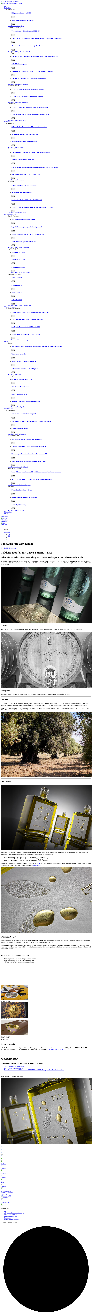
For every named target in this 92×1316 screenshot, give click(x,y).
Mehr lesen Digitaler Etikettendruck (19, 305)
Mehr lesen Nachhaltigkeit (17, 434)
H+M (38, 863)
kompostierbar (37, 865)
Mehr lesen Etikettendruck (17, 213)
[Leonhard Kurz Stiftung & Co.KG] (11, 3)
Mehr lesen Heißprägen (16, 26)
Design (6, 341)
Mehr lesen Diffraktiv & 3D (17, 120)
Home (6, 6)
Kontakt (6, 513)
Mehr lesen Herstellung (16, 510)
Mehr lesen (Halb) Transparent (18, 102)
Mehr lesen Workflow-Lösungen (18, 340)
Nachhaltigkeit (8, 408)
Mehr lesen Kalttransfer (16, 147)
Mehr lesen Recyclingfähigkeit (18, 467)
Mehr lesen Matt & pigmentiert (18, 84)
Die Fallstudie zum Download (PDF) (14, 1068)
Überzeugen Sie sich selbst (55, 1049)
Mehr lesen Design (14, 374)
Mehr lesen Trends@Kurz (17, 407)
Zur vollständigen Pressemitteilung (14, 1066)
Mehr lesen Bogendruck (16, 180)
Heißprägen (7, 8)
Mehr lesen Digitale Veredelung (18, 247)
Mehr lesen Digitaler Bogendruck (19, 272)
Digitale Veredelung (10, 214)
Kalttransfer (7, 122)
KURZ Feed (8, 512)
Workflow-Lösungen (10, 307)
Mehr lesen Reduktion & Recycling (19, 485)
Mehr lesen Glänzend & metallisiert (19, 51)
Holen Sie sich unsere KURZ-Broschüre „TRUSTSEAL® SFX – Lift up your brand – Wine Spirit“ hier (34, 1070)
